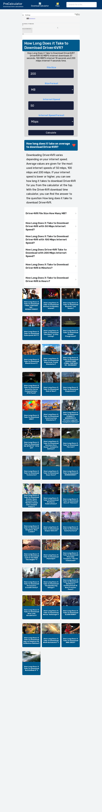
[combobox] (81, 4)
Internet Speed (51, 99)
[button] (51, 213)
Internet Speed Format (51, 115)
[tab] (51, 213)
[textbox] (81, 4)
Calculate (51, 132)
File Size (51, 67)
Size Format (51, 83)
